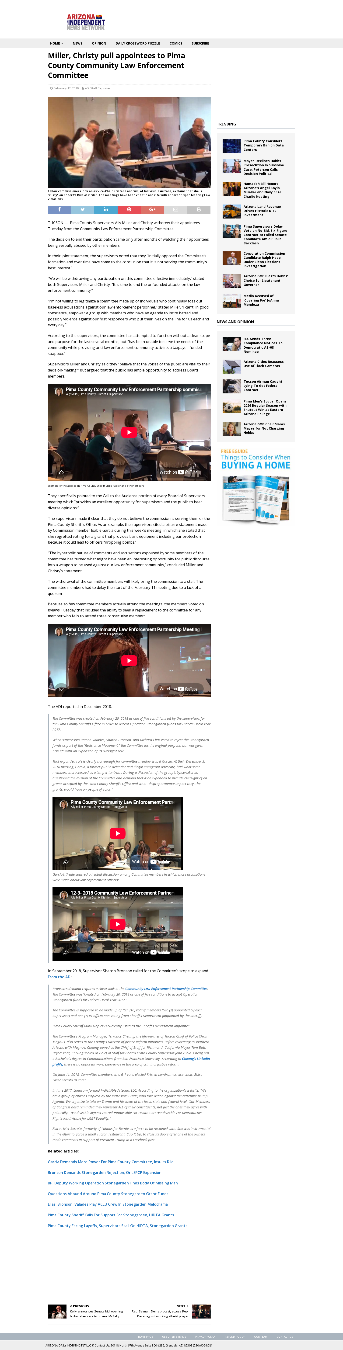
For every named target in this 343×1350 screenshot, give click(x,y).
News (77, 43)
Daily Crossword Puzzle (138, 43)
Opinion (99, 43)
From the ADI (59, 976)
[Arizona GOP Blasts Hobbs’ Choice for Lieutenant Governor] (232, 281)
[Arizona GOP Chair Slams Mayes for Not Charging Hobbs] (232, 429)
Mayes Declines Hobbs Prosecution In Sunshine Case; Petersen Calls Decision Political (264, 167)
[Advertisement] (129, 1266)
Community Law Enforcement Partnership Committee (166, 988)
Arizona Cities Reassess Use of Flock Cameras (264, 363)
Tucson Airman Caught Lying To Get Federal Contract (263, 385)
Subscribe (200, 43)
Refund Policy (235, 1336)
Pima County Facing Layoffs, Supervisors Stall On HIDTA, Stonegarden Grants (117, 1225)
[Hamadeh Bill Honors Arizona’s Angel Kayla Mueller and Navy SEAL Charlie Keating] (232, 189)
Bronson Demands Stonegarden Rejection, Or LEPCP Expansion (104, 1172)
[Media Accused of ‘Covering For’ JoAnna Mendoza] (232, 301)
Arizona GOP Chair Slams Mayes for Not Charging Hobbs (264, 428)
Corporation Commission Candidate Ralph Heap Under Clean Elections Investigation (264, 259)
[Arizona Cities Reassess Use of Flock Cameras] (232, 367)
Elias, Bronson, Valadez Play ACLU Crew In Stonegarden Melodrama (108, 1204)
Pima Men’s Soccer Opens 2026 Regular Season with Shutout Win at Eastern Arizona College (265, 407)
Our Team (260, 1336)
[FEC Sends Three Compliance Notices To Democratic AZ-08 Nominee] (232, 344)
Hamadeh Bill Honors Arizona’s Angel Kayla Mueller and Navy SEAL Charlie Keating (263, 190)
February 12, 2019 (66, 88)
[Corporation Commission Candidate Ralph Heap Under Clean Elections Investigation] (232, 258)
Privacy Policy (205, 1336)
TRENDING (226, 124)
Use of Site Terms (174, 1336)
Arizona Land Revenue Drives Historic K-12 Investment (262, 210)
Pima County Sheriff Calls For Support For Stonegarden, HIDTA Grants (111, 1215)
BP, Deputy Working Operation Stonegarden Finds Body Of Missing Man (113, 1183)
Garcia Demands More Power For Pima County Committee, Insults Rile (111, 1161)
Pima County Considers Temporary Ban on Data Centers (264, 145)
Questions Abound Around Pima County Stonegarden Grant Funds (108, 1193)
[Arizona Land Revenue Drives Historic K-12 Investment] (232, 212)
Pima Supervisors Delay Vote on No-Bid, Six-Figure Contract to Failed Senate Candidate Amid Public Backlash (265, 235)
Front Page (145, 1336)
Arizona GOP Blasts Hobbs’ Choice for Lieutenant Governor (266, 280)
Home (55, 43)
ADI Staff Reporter (97, 88)
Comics (176, 43)
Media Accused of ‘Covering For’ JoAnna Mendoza (261, 300)
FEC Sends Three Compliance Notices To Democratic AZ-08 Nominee (263, 345)
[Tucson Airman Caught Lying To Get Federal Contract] (232, 386)
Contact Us (285, 1336)
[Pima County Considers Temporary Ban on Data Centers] (232, 146)
